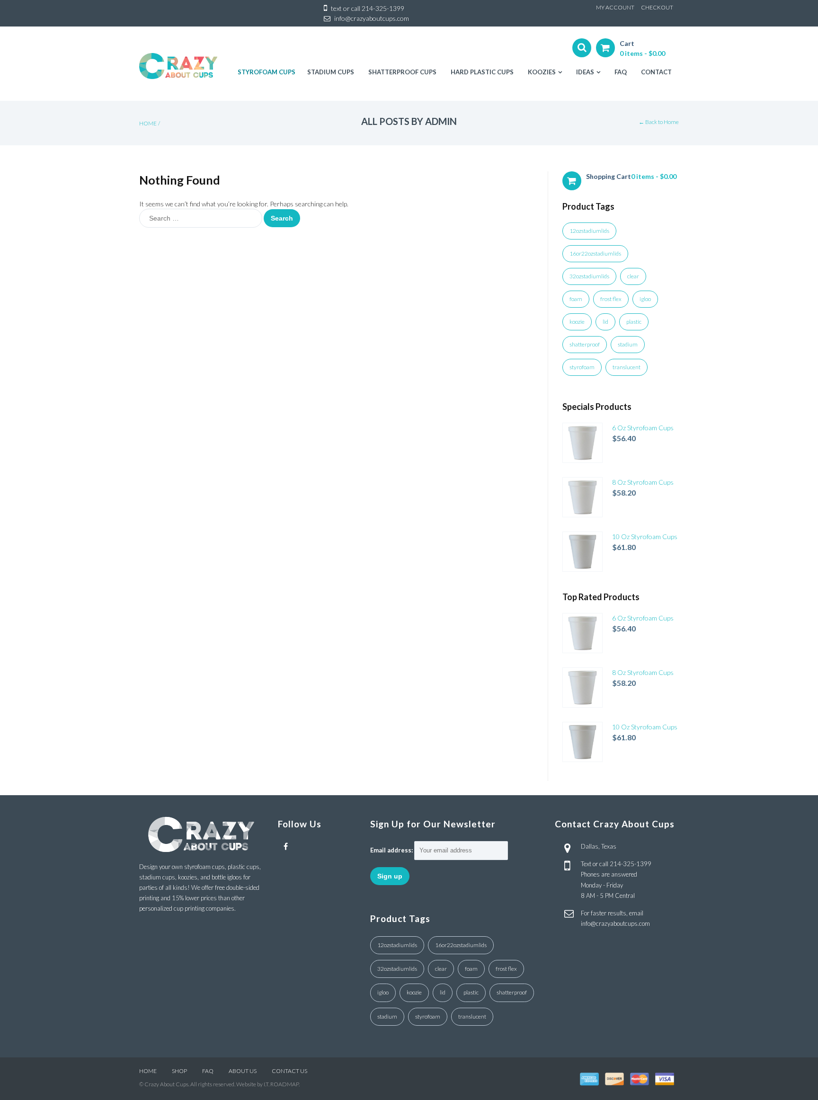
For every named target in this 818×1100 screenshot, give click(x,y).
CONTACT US (289, 1070)
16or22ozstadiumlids (595, 253)
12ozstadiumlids (589, 230)
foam (575, 298)
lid (605, 321)
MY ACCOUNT (615, 7)
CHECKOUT (657, 7)
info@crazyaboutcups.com (371, 18)
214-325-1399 (383, 8)
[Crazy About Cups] (178, 66)
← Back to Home (659, 121)
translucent (626, 367)
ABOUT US (243, 1070)
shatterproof (584, 344)
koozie (577, 321)
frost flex (611, 298)
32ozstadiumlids (589, 276)
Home (148, 123)
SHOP (179, 1070)
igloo (645, 298)
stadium (628, 344)
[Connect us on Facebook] (285, 846)
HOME (148, 1070)
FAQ (207, 1070)
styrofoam (582, 367)
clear (633, 276)
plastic (633, 321)
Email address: (391, 850)
